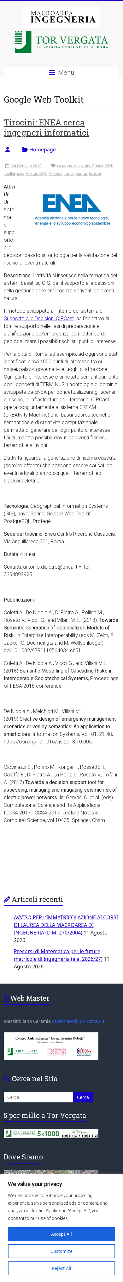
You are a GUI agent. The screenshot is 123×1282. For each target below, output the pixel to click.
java (20, 173)
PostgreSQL (36, 173)
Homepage (42, 149)
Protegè (55, 173)
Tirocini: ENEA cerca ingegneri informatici (46, 127)
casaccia (64, 166)
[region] (61, 1228)
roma (69, 173)
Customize (61, 1251)
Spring (81, 173)
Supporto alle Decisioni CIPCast (39, 319)
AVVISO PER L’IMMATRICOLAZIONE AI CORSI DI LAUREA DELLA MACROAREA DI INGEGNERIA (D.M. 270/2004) (66, 925)
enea (78, 166)
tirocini (95, 173)
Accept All (61, 1234)
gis (87, 166)
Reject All (61, 1268)
